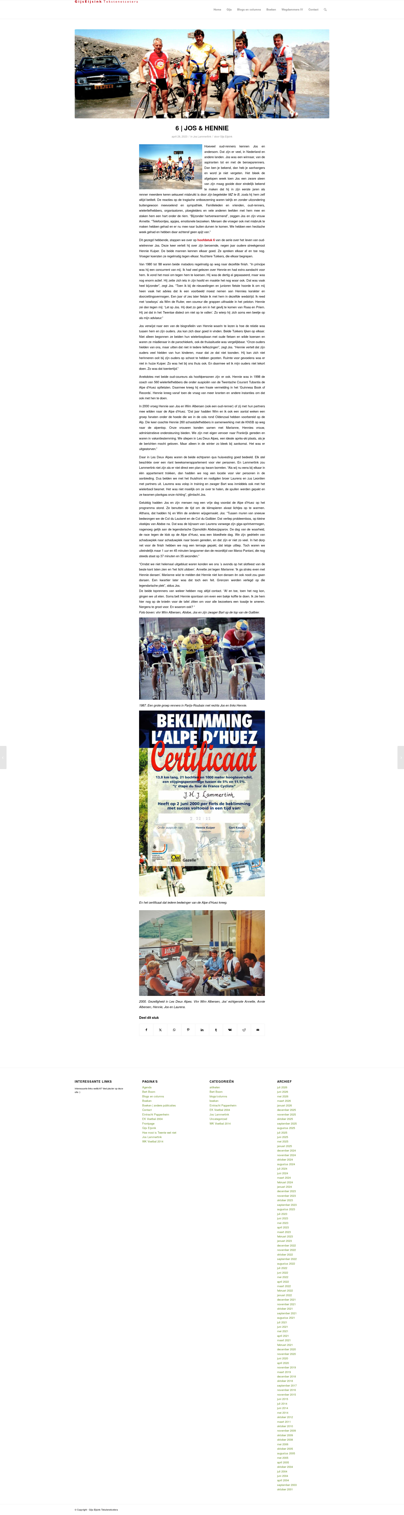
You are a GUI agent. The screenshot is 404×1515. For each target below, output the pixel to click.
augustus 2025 (286, 1128)
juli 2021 (282, 1322)
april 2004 (283, 1480)
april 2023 (283, 1227)
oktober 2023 (285, 1200)
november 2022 (286, 1250)
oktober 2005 (285, 1449)
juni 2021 (282, 1327)
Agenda (147, 1087)
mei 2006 (282, 1444)
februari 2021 (285, 1345)
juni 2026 (282, 1092)
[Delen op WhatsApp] (174, 1030)
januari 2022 (284, 1295)
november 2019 (286, 1367)
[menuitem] (217, 9)
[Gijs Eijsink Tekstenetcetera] (106, 9)
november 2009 (286, 1430)
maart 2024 (284, 1178)
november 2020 (286, 1354)
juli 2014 (282, 1403)
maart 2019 (284, 1372)
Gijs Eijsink (226, 136)
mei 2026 (282, 1096)
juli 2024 (282, 1168)
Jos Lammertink (202, 136)
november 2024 (286, 1155)
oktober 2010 (285, 1426)
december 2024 (286, 1150)
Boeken (147, 1101)
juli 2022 (282, 1268)
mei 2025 (282, 1141)
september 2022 (287, 1259)
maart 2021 (284, 1340)
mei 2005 (282, 1458)
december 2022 (286, 1245)
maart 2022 (284, 1286)
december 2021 (286, 1299)
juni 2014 (282, 1408)
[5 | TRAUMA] (3, 757)
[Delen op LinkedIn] (202, 1030)
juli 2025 (282, 1132)
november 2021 (286, 1304)
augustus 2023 (286, 1209)
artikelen (215, 1087)
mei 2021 (282, 1331)
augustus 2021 (286, 1318)
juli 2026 (282, 1087)
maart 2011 (284, 1422)
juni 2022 (282, 1273)
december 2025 (286, 1110)
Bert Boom (148, 1092)
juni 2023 (282, 1218)
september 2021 (287, 1313)
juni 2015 (282, 1399)
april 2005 (283, 1462)
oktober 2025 (285, 1119)
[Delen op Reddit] (244, 1030)
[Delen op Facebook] (146, 1030)
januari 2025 (284, 1146)
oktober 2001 (285, 1489)
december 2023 (286, 1191)
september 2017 (287, 1385)
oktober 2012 (285, 1417)
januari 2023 (284, 1241)
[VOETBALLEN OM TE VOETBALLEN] (400, 757)
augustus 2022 (286, 1263)
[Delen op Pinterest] (188, 1030)
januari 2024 (284, 1187)
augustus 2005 (286, 1453)
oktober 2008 (285, 1440)
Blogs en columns (153, 1096)
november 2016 (286, 1390)
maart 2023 (284, 1232)
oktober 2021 (285, 1309)
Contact (147, 1110)
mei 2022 (282, 1277)
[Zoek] (325, 9)
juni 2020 (282, 1358)
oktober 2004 (285, 1467)
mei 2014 (282, 1413)
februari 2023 (285, 1236)
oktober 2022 (285, 1254)
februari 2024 (285, 1182)
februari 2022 (285, 1290)
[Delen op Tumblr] (216, 1030)
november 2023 (286, 1196)
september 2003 (287, 1485)
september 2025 (287, 1123)
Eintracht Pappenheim (155, 1114)
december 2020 (286, 1349)
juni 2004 (282, 1476)
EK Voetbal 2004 (152, 1119)
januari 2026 (284, 1105)
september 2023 (287, 1205)
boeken (214, 1101)
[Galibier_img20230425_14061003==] (202, 73)
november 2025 (286, 1114)
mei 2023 (282, 1223)
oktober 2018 (285, 1381)
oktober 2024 (285, 1159)
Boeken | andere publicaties (159, 1105)
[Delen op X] (160, 1030)
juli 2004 (282, 1471)
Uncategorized (218, 1119)
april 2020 (283, 1363)
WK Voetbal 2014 (152, 1141)
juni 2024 (282, 1173)
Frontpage (148, 1123)
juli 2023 (282, 1214)
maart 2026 (284, 1101)
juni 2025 (282, 1137)
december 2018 (286, 1376)
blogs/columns (218, 1096)
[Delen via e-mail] (258, 1030)
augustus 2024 (286, 1164)
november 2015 (286, 1394)
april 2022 (283, 1282)
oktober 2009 (285, 1435)
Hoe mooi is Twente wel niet (159, 1132)
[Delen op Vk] (230, 1030)
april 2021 (283, 1336)
